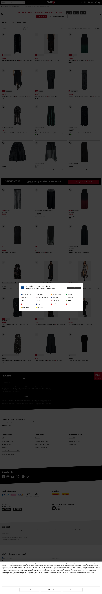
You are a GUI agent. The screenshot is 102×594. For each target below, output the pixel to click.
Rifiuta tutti (51, 590)
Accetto (29, 590)
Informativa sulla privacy (31, 574)
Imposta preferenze (72, 590)
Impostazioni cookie (83, 572)
